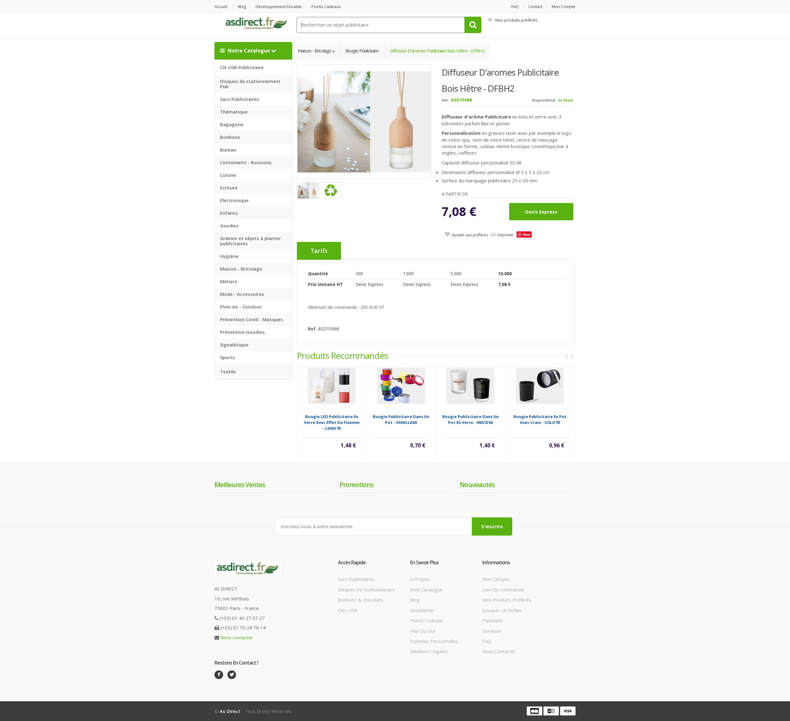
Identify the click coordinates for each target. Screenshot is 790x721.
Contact (535, 6)
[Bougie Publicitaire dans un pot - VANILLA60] (401, 385)
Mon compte (564, 6)
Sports (227, 357)
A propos (420, 579)
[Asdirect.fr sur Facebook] (218, 674)
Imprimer (505, 235)
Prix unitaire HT (325, 284)
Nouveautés (477, 484)
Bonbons (230, 137)
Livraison (491, 631)
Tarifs (318, 251)
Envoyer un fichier (502, 610)
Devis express (541, 212)
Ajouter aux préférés (470, 235)
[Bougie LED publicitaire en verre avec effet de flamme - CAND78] (332, 385)
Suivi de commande (503, 589)
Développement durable (279, 6)
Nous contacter (236, 637)
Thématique (234, 112)
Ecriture (229, 187)
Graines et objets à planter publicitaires (250, 241)
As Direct (230, 711)
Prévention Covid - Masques (251, 319)
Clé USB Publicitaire (242, 67)
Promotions (356, 484)
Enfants (229, 213)
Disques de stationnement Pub (250, 83)
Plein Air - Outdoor (241, 307)
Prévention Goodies (242, 332)
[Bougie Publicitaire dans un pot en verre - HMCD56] (470, 385)
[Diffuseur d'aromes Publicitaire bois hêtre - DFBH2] (364, 121)
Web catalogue (426, 589)
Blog (242, 6)
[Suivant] (572, 356)
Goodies (229, 225)
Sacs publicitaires (356, 579)
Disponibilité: (544, 100)
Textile (228, 371)
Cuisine (228, 175)
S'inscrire (492, 526)
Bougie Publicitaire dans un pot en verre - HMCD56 (470, 419)
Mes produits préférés (516, 20)
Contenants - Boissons (246, 162)
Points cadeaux (326, 6)
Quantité (318, 273)
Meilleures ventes (239, 484)
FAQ (515, 6)
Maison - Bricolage (241, 269)
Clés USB (347, 610)
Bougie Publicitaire (362, 51)
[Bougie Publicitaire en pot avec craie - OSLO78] (540, 385)
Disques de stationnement (366, 589)
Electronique (234, 200)
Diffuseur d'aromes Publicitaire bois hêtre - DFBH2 (437, 51)
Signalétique (234, 345)
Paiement (492, 620)
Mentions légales (429, 651)
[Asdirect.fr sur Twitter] (231, 674)
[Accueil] (256, 23)
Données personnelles (434, 641)
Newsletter (422, 610)
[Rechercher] (472, 25)
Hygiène (229, 256)
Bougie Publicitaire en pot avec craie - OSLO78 (540, 419)
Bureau (228, 150)
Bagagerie (231, 124)
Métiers (228, 281)
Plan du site (422, 631)
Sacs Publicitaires (239, 99)
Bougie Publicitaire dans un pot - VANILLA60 (401, 419)
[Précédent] (566, 356)
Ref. (445, 100)
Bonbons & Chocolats (360, 600)
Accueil (220, 6)
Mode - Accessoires (242, 294)
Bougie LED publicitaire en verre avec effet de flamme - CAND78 (332, 422)
